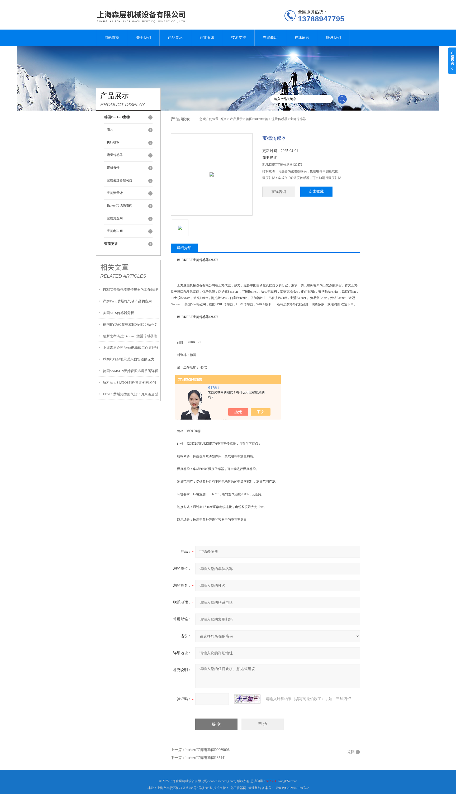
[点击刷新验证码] (247, 699)
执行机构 (113, 142)
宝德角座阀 (115, 218)
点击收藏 (316, 191)
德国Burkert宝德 (257, 119)
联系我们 (333, 38)
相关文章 (114, 267)
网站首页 (111, 38)
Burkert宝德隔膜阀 (119, 205)
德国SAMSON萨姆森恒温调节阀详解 (130, 371)
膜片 (110, 129)
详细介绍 (184, 248)
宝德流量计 (115, 193)
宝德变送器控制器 (119, 180)
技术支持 (238, 38)
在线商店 (270, 38)
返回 (351, 752)
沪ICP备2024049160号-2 (292, 788)
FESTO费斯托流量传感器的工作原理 (130, 290)
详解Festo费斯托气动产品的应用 (127, 301)
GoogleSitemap (287, 781)
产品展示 (175, 38)
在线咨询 (278, 192)
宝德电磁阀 (115, 231)
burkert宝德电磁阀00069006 (208, 750)
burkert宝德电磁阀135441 (206, 758)
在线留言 (301, 38)
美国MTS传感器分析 (118, 313)
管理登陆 (254, 788)
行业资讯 (207, 38)
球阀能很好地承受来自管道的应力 (128, 359)
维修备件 (113, 167)
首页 (223, 119)
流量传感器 (115, 155)
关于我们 (143, 38)
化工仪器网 (238, 788)
